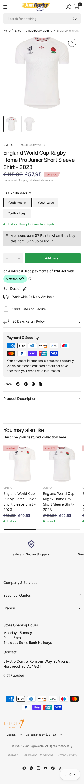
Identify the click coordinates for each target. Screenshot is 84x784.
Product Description (20, 398)
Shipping (23, 180)
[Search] (75, 18)
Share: (7, 384)
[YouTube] (45, 768)
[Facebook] (24, 768)
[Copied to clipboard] (40, 384)
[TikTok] (60, 768)
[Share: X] (26, 384)
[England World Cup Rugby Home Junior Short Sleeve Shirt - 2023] (22, 464)
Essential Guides (17, 595)
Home (7, 30)
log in (48, 241)
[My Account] (68, 7)
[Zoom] (72, 43)
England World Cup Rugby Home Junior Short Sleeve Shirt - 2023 (19, 501)
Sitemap (12, 755)
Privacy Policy (67, 755)
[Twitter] (31, 768)
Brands (9, 608)
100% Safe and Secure (29, 309)
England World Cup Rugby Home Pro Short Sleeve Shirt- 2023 (59, 501)
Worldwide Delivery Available (33, 297)
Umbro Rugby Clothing (39, 30)
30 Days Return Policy (28, 321)
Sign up (32, 241)
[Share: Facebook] (18, 384)
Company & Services (20, 582)
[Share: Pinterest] (33, 384)
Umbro (8, 145)
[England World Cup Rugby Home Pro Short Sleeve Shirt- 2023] (62, 464)
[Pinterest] (52, 768)
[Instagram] (38, 768)
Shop (18, 30)
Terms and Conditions (38, 755)
